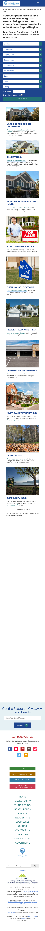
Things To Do (22, 805)
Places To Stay (23, 801)
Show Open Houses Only (12, 95)
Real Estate (22, 817)
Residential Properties (21, 329)
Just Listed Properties (20, 246)
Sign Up (20, 725)
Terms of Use (27, 902)
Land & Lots (14, 455)
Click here (10, 250)
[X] (19, 755)
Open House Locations (20, 287)
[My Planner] (26, 755)
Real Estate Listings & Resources (16, 9)
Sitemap (22, 871)
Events (22, 813)
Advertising (22, 843)
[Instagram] (29, 749)
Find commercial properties (17, 374)
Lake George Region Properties (19, 125)
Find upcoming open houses (17, 290)
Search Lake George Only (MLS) (22, 202)
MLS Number (8, 91)
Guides (22, 826)
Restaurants (22, 809)
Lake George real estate (21, 207)
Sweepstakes (22, 838)
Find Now (22, 99)
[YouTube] (16, 749)
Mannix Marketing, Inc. (31, 891)
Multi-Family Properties (21, 413)
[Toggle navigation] (38, 3)
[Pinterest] (22, 749)
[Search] (35, 866)
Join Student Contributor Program (22, 786)
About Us (22, 834)
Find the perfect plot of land (17, 459)
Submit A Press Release (22, 774)
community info (13, 505)
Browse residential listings (16, 333)
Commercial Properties (21, 370)
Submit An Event (22, 780)
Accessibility (32, 916)
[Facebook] (10, 749)
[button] (22, 44)
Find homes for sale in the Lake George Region (21, 131)
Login (22, 768)
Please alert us (11, 912)
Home (5, 9)
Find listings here (13, 420)
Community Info (16, 498)
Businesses (22, 822)
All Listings (14, 157)
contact (24, 918)
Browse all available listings (16, 160)
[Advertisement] (22, 611)
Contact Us (22, 830)
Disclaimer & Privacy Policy (15, 902)
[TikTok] (35, 749)
